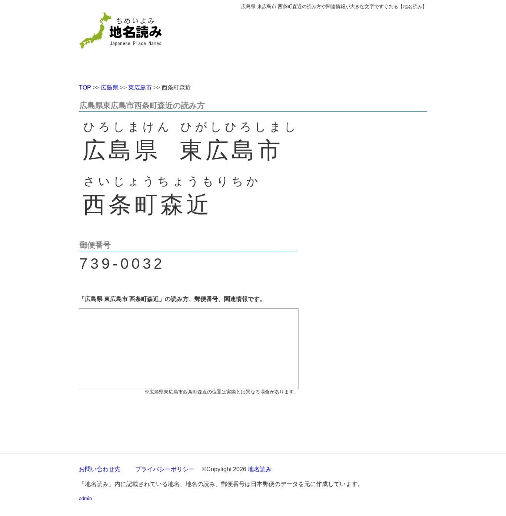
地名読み (260, 469)
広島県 (110, 87)
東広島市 (140, 87)
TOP (85, 87)
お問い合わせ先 (99, 469)
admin (85, 498)
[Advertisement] (306, 43)
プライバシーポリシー (164, 469)
